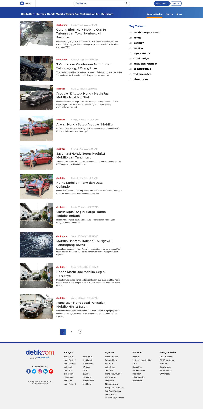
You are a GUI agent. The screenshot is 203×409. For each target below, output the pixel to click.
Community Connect (114, 398)
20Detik (86, 374)
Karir (134, 363)
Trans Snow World (113, 374)
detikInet (68, 367)
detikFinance (69, 363)
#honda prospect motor (146, 32)
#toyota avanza (141, 53)
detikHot (68, 370)
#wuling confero (141, 74)
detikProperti (70, 384)
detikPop (87, 384)
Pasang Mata (111, 360)
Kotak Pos (137, 367)
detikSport (68, 374)
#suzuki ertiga (140, 58)
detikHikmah (88, 381)
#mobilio (137, 48)
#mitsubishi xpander (144, 63)
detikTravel (88, 357)
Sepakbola (68, 377)
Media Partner (138, 370)
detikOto (68, 381)
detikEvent (110, 367)
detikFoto (87, 377)
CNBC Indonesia (167, 360)
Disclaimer (137, 381)
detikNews (69, 357)
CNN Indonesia (166, 357)
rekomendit (110, 394)
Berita (169, 14)
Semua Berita (154, 14)
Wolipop (86, 367)
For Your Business (113, 391)
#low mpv (138, 42)
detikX (85, 370)
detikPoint (109, 370)
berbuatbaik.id (111, 357)
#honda (136, 37)
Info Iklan (136, 374)
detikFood (87, 360)
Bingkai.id (109, 381)
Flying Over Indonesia (115, 387)
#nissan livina (140, 79)
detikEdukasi (69, 360)
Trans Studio (110, 377)
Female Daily (165, 370)
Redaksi (135, 357)
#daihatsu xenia (141, 68)
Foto (179, 14)
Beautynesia (165, 367)
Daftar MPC (161, 3)
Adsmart (109, 363)
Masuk (176, 3)
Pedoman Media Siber (142, 360)
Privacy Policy (138, 377)
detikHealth (88, 363)
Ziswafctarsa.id (111, 384)
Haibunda (164, 363)
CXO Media (165, 374)
